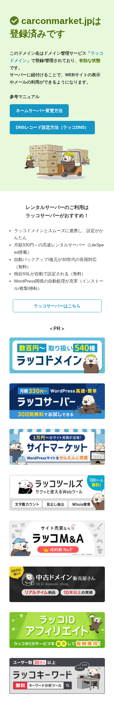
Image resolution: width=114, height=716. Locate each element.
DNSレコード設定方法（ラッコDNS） (52, 127)
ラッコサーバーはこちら (57, 305)
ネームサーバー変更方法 (39, 110)
